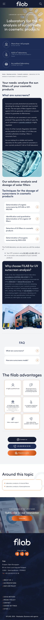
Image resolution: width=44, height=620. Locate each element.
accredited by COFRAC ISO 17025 (16, 277)
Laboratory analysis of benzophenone (18, 486)
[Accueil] (22, 4)
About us (7, 580)
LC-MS (31, 253)
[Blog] (17, 554)
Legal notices (9, 597)
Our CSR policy (10, 586)
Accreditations (10, 583)
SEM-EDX (12, 281)
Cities (6, 609)
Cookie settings (10, 606)
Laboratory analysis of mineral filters (17, 483)
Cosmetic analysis (22, 74)
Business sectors (11, 74)
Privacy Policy (9, 600)
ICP (36, 253)
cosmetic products (25, 122)
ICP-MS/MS (28, 290)
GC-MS (25, 253)
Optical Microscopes (24, 281)
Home (4, 74)
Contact (7, 603)
